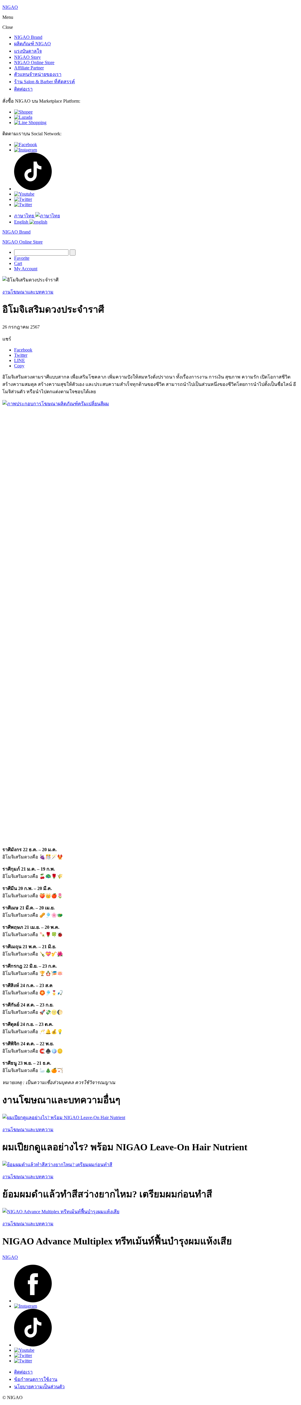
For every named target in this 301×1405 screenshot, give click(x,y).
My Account (25, 268)
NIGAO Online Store (34, 62)
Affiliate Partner (29, 67)
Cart (18, 263)
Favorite (21, 258)
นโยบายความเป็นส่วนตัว (39, 1386)
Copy (19, 365)
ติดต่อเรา (23, 88)
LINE (19, 360)
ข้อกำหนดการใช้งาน (35, 1379)
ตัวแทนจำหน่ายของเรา (37, 74)
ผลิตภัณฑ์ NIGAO (32, 43)
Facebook (23, 349)
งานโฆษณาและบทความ (27, 291)
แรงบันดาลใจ (28, 51)
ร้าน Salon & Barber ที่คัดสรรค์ (44, 81)
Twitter (20, 355)
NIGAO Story (27, 57)
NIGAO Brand (28, 37)
